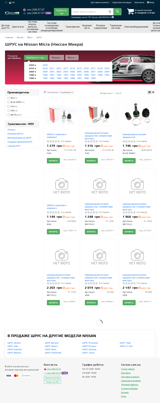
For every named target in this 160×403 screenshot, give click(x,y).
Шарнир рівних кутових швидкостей (134, 135)
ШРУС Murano (52, 343)
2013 (65, 68)
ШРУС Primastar (90, 343)
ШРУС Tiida (125, 343)
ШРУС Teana (88, 352)
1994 (72, 75)
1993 (65, 75)
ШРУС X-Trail (126, 346)
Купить (53, 160)
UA (13, 2)
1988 (86, 78)
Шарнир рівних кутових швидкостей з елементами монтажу (98, 136)
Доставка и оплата (100, 2)
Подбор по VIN (61, 12)
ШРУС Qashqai (89, 349)
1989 (93, 78)
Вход (151, 2)
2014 (72, 68)
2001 (52, 71)
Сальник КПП (14, 146)
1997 (93, 75)
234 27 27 (35, 9)
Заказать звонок (52, 378)
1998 (100, 75)
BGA (14, 98)
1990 (45, 75)
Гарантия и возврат (122, 2)
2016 (86, 68)
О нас (123, 396)
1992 (58, 75)
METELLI (16, 114)
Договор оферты (129, 384)
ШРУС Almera (14, 343)
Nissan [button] (56, 57)
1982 (45, 78)
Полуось (11, 129)
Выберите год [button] (35, 57)
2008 (100, 71)
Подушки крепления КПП (20, 142)
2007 (93, 71)
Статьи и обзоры (129, 388)
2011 (52, 68)
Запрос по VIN (52, 382)
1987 (79, 78)
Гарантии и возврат (131, 380)
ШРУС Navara (51, 346)
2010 (45, 68)
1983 (52, 78)
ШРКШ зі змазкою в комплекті (57, 135)
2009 (106, 71)
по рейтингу (66, 92)
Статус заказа (128, 369)
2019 (106, 68)
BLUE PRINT (18, 102)
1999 (106, 75)
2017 (93, 68)
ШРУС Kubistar (15, 349)
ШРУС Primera (89, 346)
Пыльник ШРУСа (15, 133)
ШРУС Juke (13, 346)
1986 (72, 78)
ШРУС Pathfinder (53, 352)
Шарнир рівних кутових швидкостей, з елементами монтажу (99, 207)
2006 (86, 71)
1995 (79, 75)
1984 (58, 78)
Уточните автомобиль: (14, 57)
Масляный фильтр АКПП (19, 137)
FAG (14, 106)
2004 (72, 71)
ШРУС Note (50, 349)
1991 (52, 75)
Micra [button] (71, 57)
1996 (86, 75)
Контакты (139, 2)
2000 (45, 71)
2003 (65, 71)
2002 (58, 71)
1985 (65, 78)
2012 (58, 68)
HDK (14, 110)
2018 (100, 68)
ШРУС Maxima (14, 352)
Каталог (125, 392)
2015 (79, 68)
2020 (45, 65)
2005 (79, 71)
